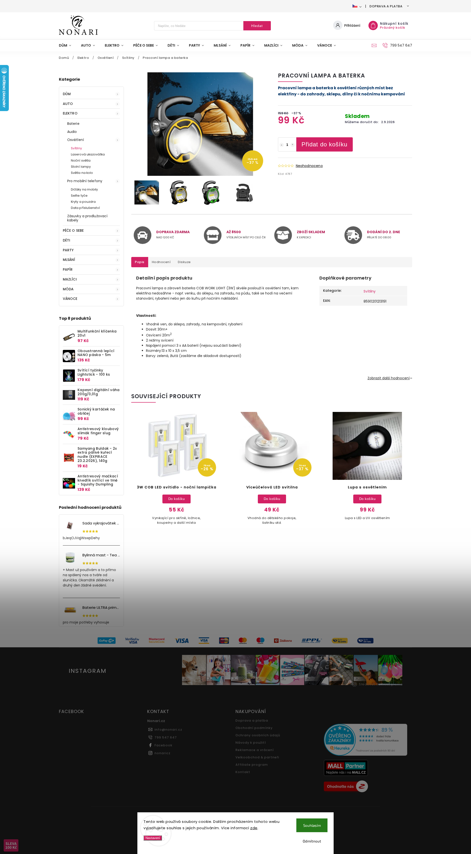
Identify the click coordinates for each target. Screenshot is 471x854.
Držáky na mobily (84, 189)
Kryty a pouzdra (83, 202)
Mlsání (69, 259)
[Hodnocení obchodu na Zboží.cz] (366, 787)
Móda (68, 289)
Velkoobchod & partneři (257, 757)
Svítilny (76, 148)
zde (254, 827)
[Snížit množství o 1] (281, 145)
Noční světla (81, 160)
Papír (68, 269)
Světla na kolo (82, 173)
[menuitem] (67, 45)
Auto (68, 103)
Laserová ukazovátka (88, 154)
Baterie (73, 123)
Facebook (163, 745)
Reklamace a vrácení (255, 750)
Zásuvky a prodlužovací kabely (87, 218)
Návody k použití (251, 742)
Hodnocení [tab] (161, 262)
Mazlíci (70, 279)
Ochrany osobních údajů (258, 735)
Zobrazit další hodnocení (388, 378)
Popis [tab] (139, 262)
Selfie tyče (79, 195)
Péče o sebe (73, 230)
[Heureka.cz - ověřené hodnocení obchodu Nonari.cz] (366, 740)
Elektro (70, 113)
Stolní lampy (81, 167)
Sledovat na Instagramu (381, 684)
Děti (66, 240)
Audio (72, 131)
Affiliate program (252, 765)
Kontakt (243, 772)
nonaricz (162, 753)
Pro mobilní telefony (84, 180)
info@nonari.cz (168, 729)
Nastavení (152, 838)
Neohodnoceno (309, 165)
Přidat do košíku (324, 144)
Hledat (257, 26)
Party (68, 250)
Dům (67, 93)
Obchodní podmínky (254, 728)
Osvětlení (75, 139)
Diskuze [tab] (184, 262)
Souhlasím (312, 825)
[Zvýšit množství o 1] (292, 145)
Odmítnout (312, 841)
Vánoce (70, 298)
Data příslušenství (85, 208)
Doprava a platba (385, 6)
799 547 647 (166, 737)
